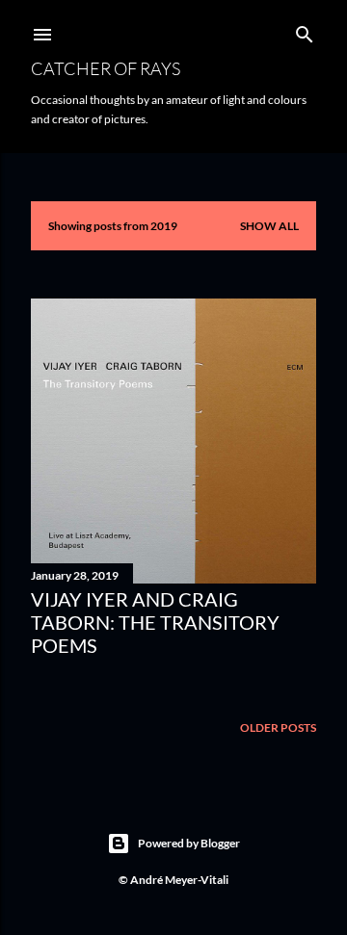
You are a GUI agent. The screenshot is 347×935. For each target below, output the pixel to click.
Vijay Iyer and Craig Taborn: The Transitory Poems (155, 622)
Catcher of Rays (105, 68)
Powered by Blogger (189, 843)
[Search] (304, 30)
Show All (269, 226)
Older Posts (278, 727)
